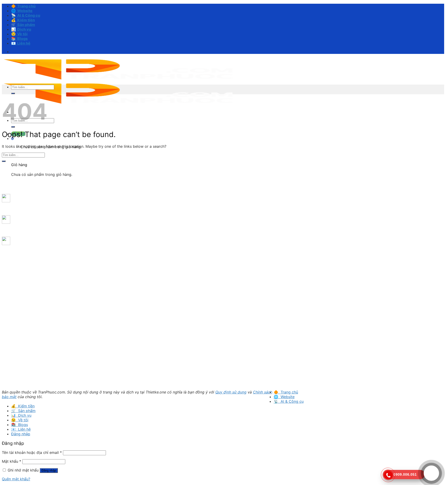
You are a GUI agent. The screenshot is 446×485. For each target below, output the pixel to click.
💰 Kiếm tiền (23, 20)
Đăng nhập (49, 470)
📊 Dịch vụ (21, 29)
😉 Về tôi (19, 34)
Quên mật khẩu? (16, 479)
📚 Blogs (19, 38)
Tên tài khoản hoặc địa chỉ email (32, 452)
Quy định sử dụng (230, 392)
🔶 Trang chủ (23, 6)
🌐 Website (22, 10)
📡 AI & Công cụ (25, 15)
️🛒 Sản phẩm (23, 24)
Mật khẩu (11, 461)
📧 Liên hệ (20, 43)
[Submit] (13, 127)
